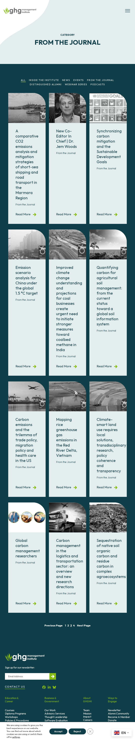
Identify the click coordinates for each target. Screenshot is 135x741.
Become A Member (119, 717)
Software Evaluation (56, 720)
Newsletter (114, 710)
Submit (52, 676)
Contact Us (15, 686)
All (23, 80)
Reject (77, 731)
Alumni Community (118, 713)
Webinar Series (76, 84)
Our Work (50, 710)
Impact (87, 716)
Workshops (11, 717)
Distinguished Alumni (46, 84)
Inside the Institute (44, 80)
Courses (9, 710)
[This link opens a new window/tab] (44, 687)
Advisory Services (54, 713)
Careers (87, 720)
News (66, 80)
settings (16, 737)
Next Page (84, 625)
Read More (25, 214)
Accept (58, 731)
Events (78, 80)
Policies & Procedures (17, 720)
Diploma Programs (15, 713)
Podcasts (98, 84)
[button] (127, 12)
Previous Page (53, 625)
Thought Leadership (55, 717)
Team (86, 710)
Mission (87, 713)
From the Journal (100, 80)
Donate (112, 720)
